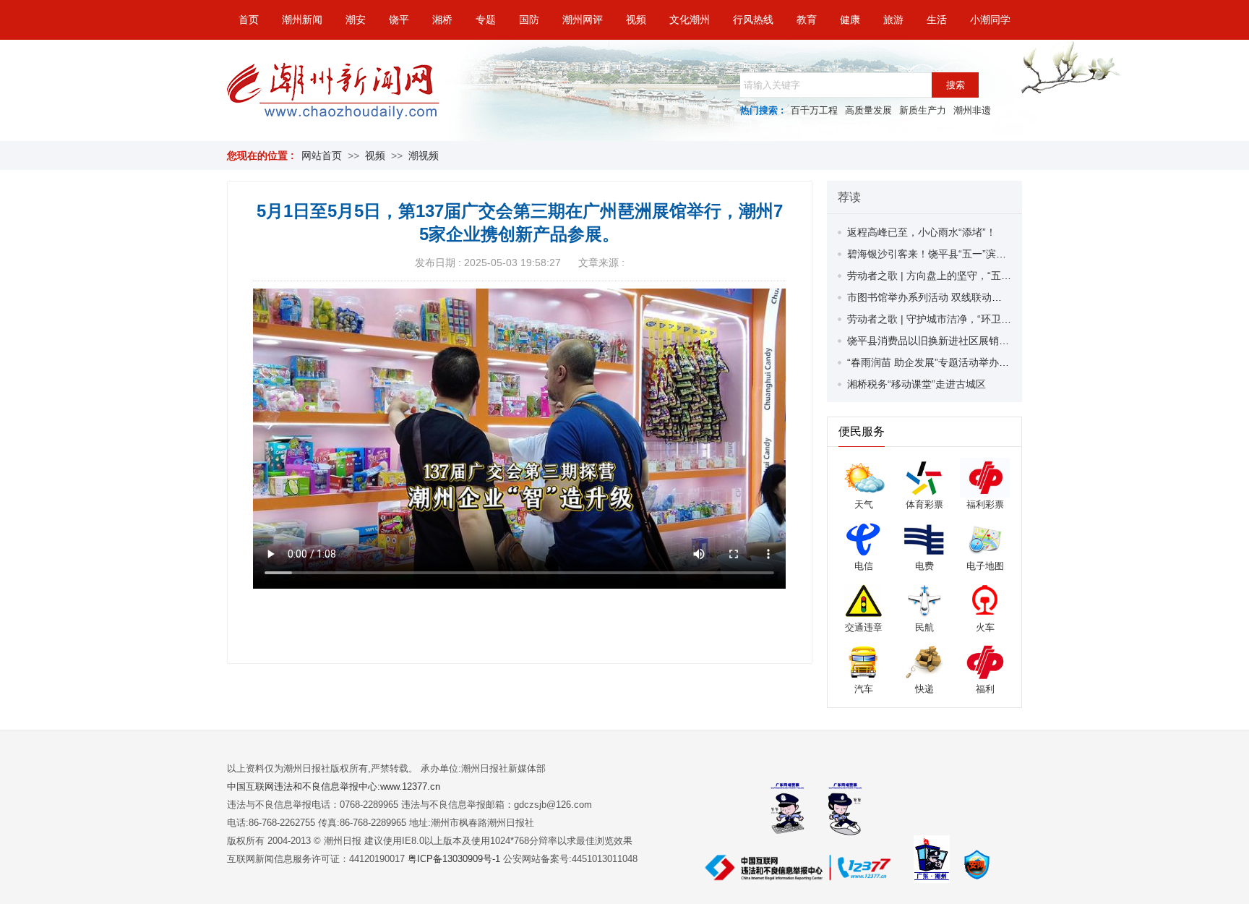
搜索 (955, 85)
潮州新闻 (302, 19)
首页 (249, 19)
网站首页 (321, 155)
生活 (937, 19)
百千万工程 (814, 110)
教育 (807, 19)
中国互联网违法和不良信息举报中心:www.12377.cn (333, 786)
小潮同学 (990, 19)
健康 (850, 19)
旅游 (893, 19)
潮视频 (423, 155)
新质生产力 (922, 110)
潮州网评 (582, 19)
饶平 (399, 19)
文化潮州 (689, 19)
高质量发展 (868, 110)
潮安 (355, 19)
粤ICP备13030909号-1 (455, 858)
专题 (486, 19)
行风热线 (753, 19)
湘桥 (442, 19)
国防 (529, 19)
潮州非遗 (972, 110)
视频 (636, 19)
